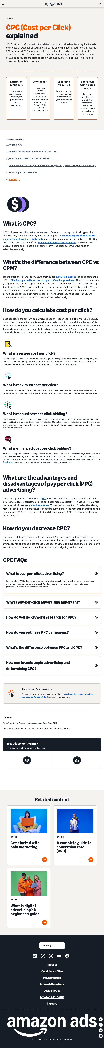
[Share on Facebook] (101, 1019)
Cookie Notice (52, 990)
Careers (52, 1003)
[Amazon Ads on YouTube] (59, 956)
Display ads (8, 462)
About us (52, 965)
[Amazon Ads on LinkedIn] (35, 956)
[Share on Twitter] (101, 1025)
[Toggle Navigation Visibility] (3, 3)
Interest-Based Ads (52, 984)
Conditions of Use (52, 971)
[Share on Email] (101, 1036)
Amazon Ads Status (52, 997)
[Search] (100, 4)
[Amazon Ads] (51, 4)
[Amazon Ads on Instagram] (51, 956)
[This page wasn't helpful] (27, 760)
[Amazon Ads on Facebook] (67, 956)
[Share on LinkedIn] (101, 1030)
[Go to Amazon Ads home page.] (52, 1025)
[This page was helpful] (77, 760)
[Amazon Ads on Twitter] (43, 956)
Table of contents (15, 139)
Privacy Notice (52, 978)
